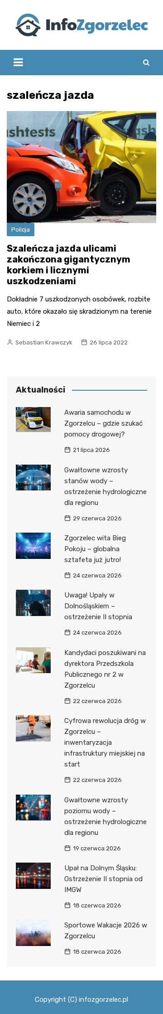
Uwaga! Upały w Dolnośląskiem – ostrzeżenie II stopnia (98, 606)
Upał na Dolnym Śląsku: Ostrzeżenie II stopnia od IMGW (103, 879)
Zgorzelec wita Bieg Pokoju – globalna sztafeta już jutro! (95, 549)
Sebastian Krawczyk (43, 342)
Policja (20, 229)
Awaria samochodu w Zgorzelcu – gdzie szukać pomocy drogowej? (103, 423)
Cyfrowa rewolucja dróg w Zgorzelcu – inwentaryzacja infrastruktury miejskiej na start (105, 742)
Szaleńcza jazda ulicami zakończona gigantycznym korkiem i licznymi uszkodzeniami (68, 264)
